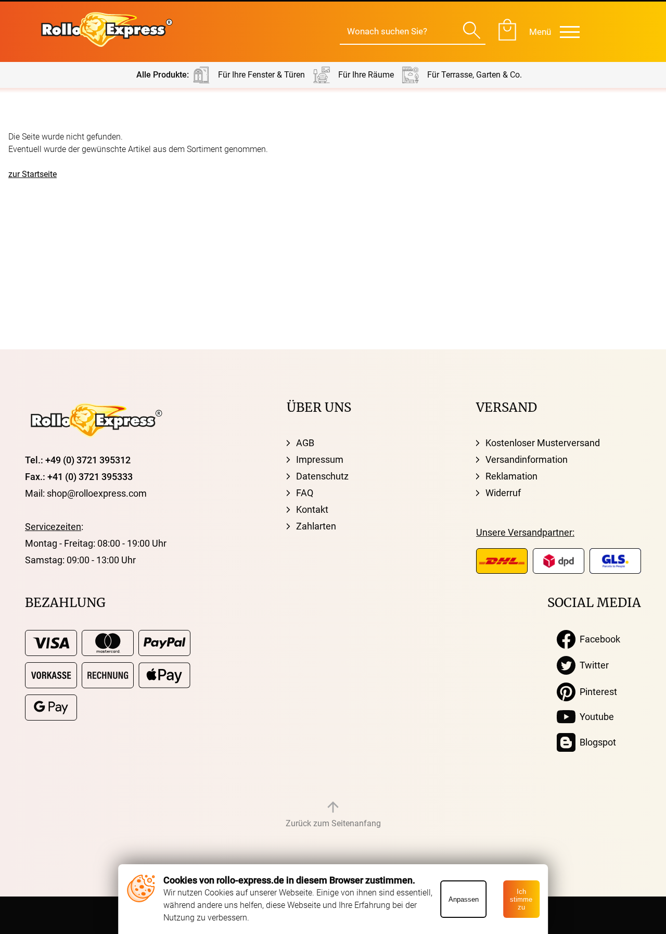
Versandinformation (526, 459)
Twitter (592, 665)
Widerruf (503, 492)
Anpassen (464, 899)
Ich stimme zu (521, 899)
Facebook (597, 639)
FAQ (304, 492)
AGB (305, 442)
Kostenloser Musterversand (542, 442)
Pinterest (596, 691)
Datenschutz (322, 476)
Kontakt (312, 509)
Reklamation (511, 476)
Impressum (319, 459)
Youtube (594, 716)
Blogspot (595, 742)
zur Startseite (32, 174)
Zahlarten (316, 526)
